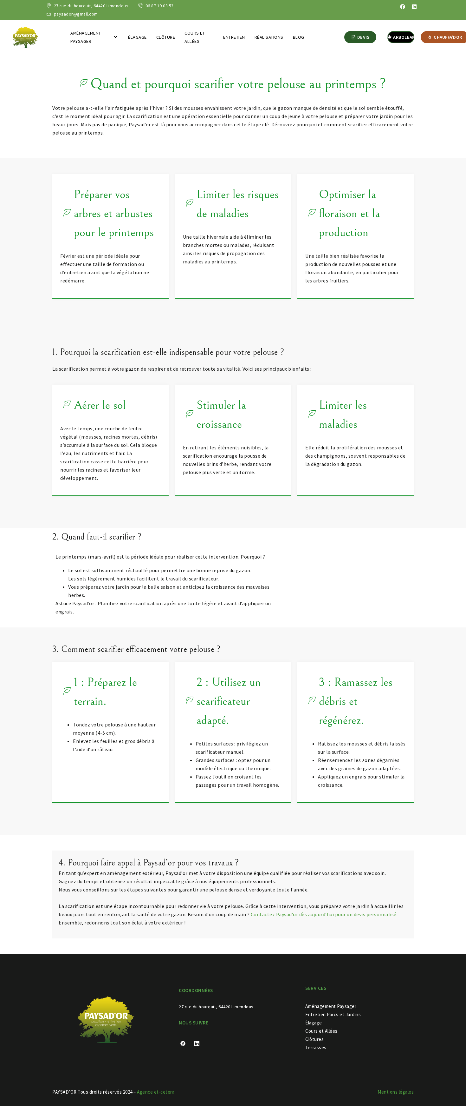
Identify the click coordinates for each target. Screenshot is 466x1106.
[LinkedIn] (199, 1043)
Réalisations (269, 37)
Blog (298, 37)
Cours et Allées (194, 37)
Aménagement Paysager (85, 37)
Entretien (234, 37)
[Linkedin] (414, 7)
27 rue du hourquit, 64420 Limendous (217, 1007)
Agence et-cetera (155, 1092)
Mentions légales (396, 1092)
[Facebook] (403, 7)
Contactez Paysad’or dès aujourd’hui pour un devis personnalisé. (324, 914)
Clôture (165, 37)
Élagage (137, 37)
